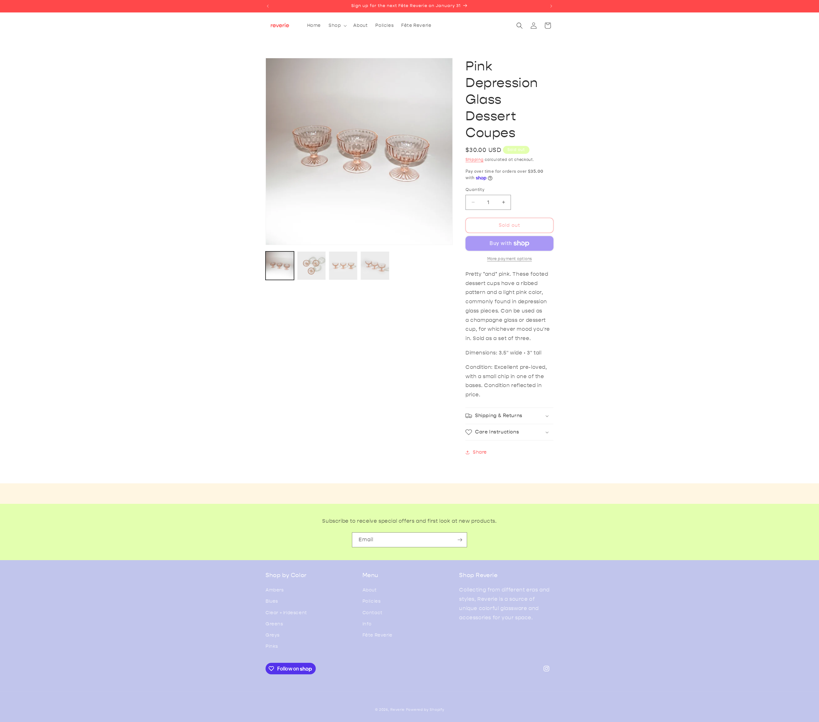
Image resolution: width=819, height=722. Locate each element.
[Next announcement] (551, 6)
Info (367, 624)
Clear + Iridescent (286, 612)
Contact (372, 612)
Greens (274, 624)
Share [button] (480, 452)
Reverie (397, 710)
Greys (273, 635)
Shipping (474, 159)
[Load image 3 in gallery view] (343, 265)
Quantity (474, 189)
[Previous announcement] (268, 6)
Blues (272, 601)
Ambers (275, 590)
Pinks (272, 646)
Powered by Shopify (425, 710)
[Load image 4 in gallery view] (375, 265)
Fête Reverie (377, 635)
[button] (337, 25)
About (369, 590)
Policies (371, 601)
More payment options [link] (509, 259)
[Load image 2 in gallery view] (311, 265)
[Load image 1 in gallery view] (280, 265)
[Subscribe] (460, 539)
